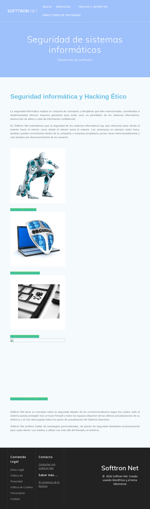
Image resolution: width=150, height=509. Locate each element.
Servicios (63, 6)
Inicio (47, 6)
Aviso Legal (17, 469)
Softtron (23, 11)
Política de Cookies (21, 487)
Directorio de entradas (62, 15)
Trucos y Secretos (93, 6)
